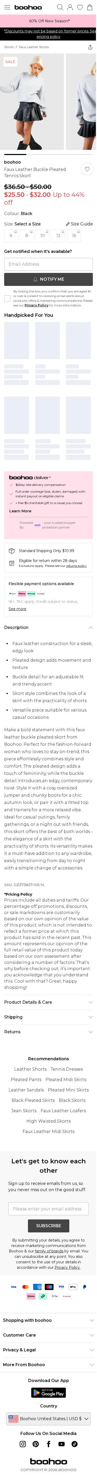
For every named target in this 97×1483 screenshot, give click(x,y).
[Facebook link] (46, 1464)
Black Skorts (70, 1113)
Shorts (9, 47)
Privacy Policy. (65, 1287)
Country (46, 1425)
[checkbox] (7, 297)
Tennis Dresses (65, 1082)
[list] (46, 21)
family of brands (51, 1271)
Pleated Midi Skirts (64, 1093)
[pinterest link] (34, 1464)
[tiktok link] (72, 1464)
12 (58, 231)
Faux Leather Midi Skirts (47, 1145)
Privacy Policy (46, 301)
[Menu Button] (7, 7)
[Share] (86, 47)
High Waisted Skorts (47, 1134)
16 (74, 231)
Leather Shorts (28, 1082)
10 (42, 231)
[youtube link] (59, 1464)
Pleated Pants (24, 1093)
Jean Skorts (21, 1124)
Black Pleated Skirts (31, 1113)
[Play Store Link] (46, 1412)
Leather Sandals (24, 1103)
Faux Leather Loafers (61, 1124)
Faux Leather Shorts (34, 47)
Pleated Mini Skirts (66, 1103)
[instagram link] (21, 1464)
